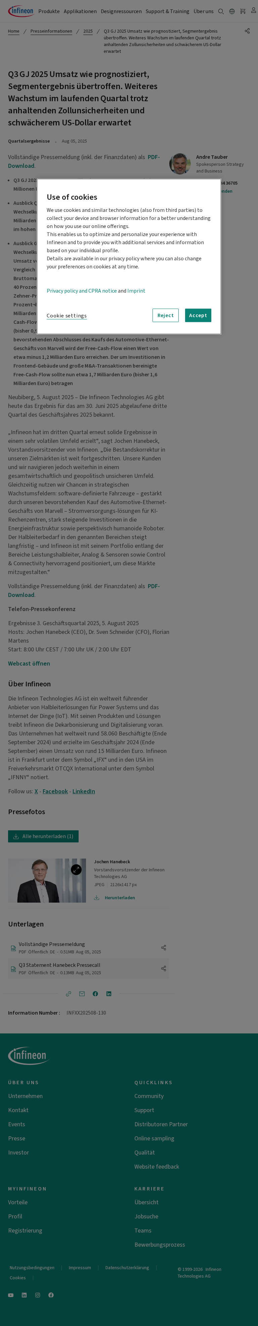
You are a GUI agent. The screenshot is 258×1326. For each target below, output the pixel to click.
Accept (198, 315)
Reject (166, 315)
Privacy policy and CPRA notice (82, 291)
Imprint (136, 291)
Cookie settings (67, 315)
